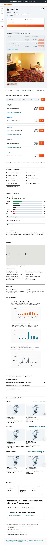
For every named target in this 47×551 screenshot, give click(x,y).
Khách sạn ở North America (21, 540)
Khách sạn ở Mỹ (30, 540)
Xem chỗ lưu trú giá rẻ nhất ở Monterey (37, 426)
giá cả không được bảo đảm (28, 526)
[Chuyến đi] (2, 23)
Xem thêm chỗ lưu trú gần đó (39, 401)
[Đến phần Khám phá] (2, 17)
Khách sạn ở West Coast (10, 541)
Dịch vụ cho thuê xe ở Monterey (15, 515)
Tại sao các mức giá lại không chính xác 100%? (17, 534)
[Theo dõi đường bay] (2, 20)
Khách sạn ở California (38, 540)
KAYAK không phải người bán (13, 529)
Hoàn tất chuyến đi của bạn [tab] (13, 507)
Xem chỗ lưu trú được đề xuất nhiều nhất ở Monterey (36, 452)
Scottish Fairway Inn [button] (11, 417)
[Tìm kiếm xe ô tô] (2, 13)
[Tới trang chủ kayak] (8, 4)
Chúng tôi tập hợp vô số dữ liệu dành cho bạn (17, 532)
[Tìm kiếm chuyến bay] (2, 8)
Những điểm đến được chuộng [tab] (27, 507)
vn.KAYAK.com (8, 540)
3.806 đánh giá (14, 12)
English (33, 1)
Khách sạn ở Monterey (30, 515)
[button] (45, 1)
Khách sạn (14, 540)
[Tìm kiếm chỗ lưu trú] (2, 11)
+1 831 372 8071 (10, 15)
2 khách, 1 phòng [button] (11, 22)
